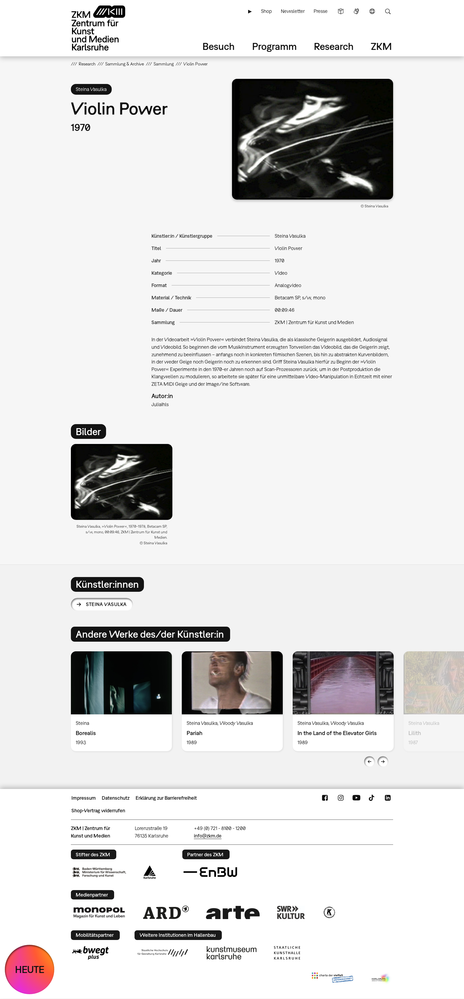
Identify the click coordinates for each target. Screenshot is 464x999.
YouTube (356, 798)
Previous (369, 761)
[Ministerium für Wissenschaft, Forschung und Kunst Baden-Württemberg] (99, 872)
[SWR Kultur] (291, 912)
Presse (321, 11)
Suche (387, 11)
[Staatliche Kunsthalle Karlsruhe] (287, 953)
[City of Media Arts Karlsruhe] (381, 978)
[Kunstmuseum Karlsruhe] (231, 953)
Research (334, 46)
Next (383, 761)
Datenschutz (115, 798)
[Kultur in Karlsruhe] (329, 912)
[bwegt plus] (90, 953)
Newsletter (293, 11)
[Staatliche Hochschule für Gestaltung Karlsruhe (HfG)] (163, 953)
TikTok (372, 798)
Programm (274, 46)
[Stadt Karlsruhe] (149, 872)
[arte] (233, 912)
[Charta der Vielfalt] (332, 978)
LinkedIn (387, 798)
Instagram (340, 798)
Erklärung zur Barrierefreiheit (166, 798)
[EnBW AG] (210, 872)
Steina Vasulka (106, 604)
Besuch (218, 46)
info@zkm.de (208, 836)
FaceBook (325, 798)
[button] (312, 139)
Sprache (372, 11)
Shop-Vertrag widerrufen (98, 810)
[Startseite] (106, 28)
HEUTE (29, 969)
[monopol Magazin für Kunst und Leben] (99, 912)
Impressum (83, 798)
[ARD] (166, 912)
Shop (266, 11)
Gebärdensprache (356, 11)
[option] (124, 497)
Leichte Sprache (340, 11)
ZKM (381, 46)
